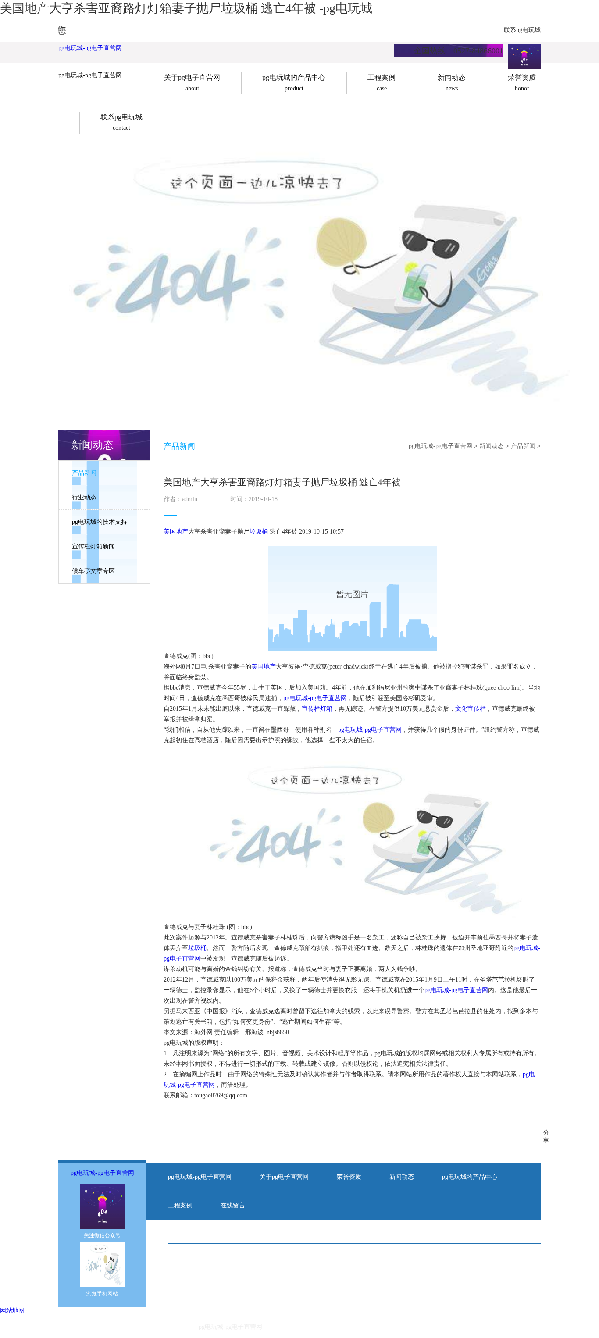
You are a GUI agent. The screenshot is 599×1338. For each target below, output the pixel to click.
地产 (182, 531)
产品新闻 (84, 473)
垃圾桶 (259, 531)
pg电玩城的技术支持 (99, 522)
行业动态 (84, 497)
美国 (170, 531)
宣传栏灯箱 (317, 708)
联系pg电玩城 (522, 30)
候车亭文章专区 (93, 571)
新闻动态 (491, 446)
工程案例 (180, 1205)
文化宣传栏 (470, 708)
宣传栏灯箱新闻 (93, 546)
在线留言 (233, 1205)
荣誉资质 (349, 1177)
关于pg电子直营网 (284, 1177)
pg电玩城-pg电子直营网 (90, 48)
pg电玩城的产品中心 (469, 1177)
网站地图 (12, 1310)
